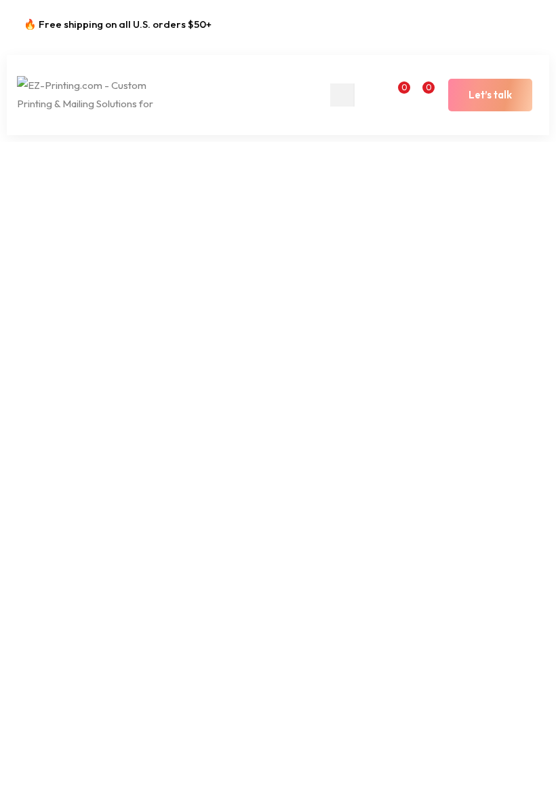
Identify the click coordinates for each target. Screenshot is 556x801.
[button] (490, 95)
